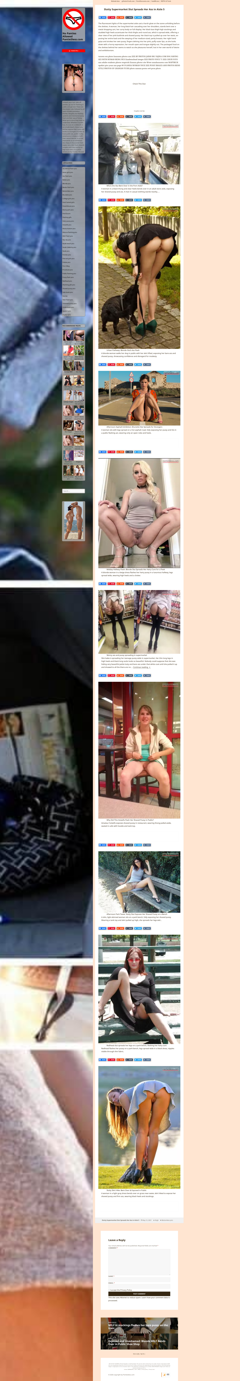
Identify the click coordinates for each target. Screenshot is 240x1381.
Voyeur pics (67, 315)
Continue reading (142, 688)
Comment (113, 1312)
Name (111, 1340)
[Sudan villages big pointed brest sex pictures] (68, 350)
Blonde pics (67, 184)
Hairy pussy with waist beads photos (68, 419)
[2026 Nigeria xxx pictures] (68, 380)
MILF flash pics (68, 236)
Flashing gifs (67, 217)
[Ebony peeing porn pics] (68, 440)
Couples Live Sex (139, 111)
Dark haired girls (68, 202)
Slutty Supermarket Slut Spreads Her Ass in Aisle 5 (120, 1284)
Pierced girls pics (69, 258)
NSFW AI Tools (166, 1)
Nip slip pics (67, 240)
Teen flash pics (68, 300)
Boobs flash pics (68, 187)
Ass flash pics (67, 176)
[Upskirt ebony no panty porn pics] (79, 410)
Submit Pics (74, 51)
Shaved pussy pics (69, 288)
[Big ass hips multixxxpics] (79, 470)
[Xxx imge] (79, 365)
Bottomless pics (68, 191)
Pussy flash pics (68, 277)
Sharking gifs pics (69, 285)
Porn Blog (66, 266)
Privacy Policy (126, 1354)
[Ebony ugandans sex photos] (68, 335)
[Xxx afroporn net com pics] (79, 395)
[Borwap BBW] (68, 365)
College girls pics (68, 199)
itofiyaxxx (79, 387)
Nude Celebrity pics (69, 247)
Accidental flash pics (70, 169)
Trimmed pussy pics (70, 303)
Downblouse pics (69, 206)
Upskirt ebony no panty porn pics (79, 419)
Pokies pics (66, 262)
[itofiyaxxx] (79, 380)
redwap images (68, 402)
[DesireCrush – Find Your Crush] (73, 77)
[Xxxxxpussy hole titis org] (79, 440)
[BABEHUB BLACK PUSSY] (79, 335)
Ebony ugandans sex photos (68, 344)
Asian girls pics (68, 172)
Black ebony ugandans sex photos (79, 359)
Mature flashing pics (70, 232)
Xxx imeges (68, 432)
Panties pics (67, 255)
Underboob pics (68, 307)
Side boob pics (68, 292)
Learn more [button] (233, 1380)
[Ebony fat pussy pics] (68, 470)
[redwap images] (68, 395)
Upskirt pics (67, 311)
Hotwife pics (67, 225)
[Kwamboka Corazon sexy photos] (68, 455)
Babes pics (66, 180)
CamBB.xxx (155, 1)
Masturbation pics (69, 229)
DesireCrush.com (128, 1)
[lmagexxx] (79, 455)
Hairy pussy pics (68, 221)
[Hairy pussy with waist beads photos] (68, 410)
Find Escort (66, 214)
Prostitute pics (68, 270)
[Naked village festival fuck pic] (79, 425)
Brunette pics (67, 195)
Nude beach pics (68, 244)
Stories (65, 296)
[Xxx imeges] (68, 425)
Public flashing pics (69, 273)
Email (111, 1347)
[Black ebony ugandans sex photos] (79, 350)
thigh (157, 1284)
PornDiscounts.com (142, 1)
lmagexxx (79, 462)
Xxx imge (79, 372)
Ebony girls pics (68, 210)
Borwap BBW (68, 372)
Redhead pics (67, 281)
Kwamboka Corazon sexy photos (68, 464)
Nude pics (66, 251)
